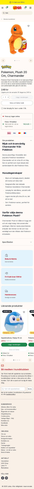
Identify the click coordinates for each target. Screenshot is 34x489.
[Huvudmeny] (30, 8)
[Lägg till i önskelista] (28, 26)
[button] (25, 8)
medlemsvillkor (10, 394)
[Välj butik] (2, 8)
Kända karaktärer (9, 19)
